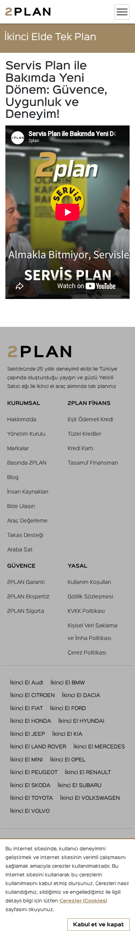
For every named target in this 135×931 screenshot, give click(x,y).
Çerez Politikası (87, 652)
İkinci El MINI (26, 759)
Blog (12, 477)
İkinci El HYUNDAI (81, 721)
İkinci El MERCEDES (99, 746)
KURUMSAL (23, 403)
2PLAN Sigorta (25, 611)
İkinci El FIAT (26, 708)
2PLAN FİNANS (89, 403)
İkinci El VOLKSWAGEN (90, 798)
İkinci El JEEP (27, 734)
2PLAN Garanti (26, 582)
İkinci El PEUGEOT (34, 772)
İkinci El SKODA (30, 785)
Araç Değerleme (27, 520)
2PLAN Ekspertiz (28, 596)
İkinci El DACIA (81, 695)
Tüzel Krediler (84, 434)
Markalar (18, 448)
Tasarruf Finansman (93, 463)
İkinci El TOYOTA (31, 798)
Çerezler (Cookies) (83, 901)
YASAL (77, 566)
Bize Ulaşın (21, 506)
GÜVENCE (21, 566)
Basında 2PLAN (26, 463)
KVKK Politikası (86, 611)
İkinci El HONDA (30, 721)
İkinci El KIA (67, 734)
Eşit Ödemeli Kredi (90, 419)
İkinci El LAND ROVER (38, 746)
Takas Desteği (25, 535)
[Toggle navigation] (122, 12)
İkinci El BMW (67, 682)
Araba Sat (20, 549)
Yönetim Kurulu (26, 434)
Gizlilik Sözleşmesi (90, 596)
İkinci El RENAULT (88, 772)
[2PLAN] (27, 12)
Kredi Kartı (80, 448)
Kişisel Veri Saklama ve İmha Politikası (92, 632)
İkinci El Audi (26, 682)
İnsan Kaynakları (27, 492)
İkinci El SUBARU (80, 785)
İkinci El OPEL (67, 759)
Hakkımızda (21, 419)
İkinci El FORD (68, 708)
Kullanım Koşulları (89, 582)
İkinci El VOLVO (30, 811)
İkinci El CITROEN (32, 695)
